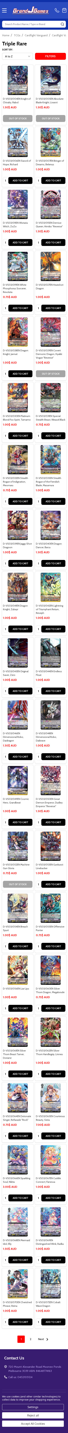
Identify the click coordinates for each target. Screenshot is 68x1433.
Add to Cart (20, 180)
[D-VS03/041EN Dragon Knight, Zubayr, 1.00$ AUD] (17, 587)
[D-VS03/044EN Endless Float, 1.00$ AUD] (50, 653)
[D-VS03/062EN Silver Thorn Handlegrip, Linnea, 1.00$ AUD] (50, 1032)
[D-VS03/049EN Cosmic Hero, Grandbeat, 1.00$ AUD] (17, 780)
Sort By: (7, 49)
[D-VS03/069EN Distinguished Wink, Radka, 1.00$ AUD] (50, 1221)
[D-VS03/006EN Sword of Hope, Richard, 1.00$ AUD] (17, 142)
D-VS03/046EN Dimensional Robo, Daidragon (13, 737)
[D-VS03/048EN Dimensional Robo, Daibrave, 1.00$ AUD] (50, 715)
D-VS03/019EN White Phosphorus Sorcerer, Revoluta (14, 288)
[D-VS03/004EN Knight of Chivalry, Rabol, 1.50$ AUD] (17, 80)
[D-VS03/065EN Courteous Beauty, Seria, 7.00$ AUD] (50, 1097)
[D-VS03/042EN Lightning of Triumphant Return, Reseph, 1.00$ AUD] (50, 587)
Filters (50, 56)
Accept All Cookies (33, 1424)
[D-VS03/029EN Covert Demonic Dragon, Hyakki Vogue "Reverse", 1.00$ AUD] (50, 332)
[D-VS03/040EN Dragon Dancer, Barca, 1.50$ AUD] (50, 525)
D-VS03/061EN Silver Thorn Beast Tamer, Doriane (14, 1054)
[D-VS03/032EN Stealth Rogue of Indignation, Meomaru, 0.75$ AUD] (17, 459)
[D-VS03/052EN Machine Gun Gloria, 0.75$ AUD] (17, 846)
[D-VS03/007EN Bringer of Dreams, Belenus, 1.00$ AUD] (50, 142)
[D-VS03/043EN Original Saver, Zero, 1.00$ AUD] (17, 653)
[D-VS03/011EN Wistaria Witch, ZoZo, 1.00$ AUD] (17, 204)
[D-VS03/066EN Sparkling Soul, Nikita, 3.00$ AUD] (17, 1159)
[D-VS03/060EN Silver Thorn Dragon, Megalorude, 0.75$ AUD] (50, 970)
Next (41, 1339)
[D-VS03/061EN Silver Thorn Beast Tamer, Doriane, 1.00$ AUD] (17, 1032)
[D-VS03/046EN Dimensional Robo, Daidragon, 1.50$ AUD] (17, 715)
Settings (33, 1407)
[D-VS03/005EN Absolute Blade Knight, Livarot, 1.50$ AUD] (50, 80)
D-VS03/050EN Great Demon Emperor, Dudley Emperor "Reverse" (49, 802)
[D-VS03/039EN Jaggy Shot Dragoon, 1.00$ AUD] (17, 525)
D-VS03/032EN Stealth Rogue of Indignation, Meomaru (15, 482)
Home (5, 35)
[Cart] (64, 10)
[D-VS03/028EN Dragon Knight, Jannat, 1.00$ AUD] (17, 332)
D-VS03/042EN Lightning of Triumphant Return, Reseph (49, 609)
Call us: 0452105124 (20, 1377)
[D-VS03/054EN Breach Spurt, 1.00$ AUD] (17, 908)
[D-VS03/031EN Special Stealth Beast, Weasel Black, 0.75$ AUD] (50, 397)
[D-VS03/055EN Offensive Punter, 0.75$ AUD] (50, 908)
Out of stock (18, 118)
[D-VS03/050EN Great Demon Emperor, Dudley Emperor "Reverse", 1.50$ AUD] (50, 780)
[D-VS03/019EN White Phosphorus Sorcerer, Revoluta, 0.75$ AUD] (17, 266)
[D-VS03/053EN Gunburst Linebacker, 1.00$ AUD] (50, 846)
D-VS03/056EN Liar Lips (16, 988)
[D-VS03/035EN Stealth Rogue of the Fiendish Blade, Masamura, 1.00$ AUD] (50, 459)
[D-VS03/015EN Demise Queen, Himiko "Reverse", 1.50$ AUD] (50, 204)
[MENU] (4, 10)
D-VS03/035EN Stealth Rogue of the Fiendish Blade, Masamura (48, 482)
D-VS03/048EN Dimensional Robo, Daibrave (46, 737)
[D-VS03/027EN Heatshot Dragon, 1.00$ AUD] (50, 266)
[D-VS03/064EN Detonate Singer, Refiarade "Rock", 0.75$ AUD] (17, 1097)
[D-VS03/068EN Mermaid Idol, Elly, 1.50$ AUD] (17, 1221)
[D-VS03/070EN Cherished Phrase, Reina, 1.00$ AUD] (17, 1283)
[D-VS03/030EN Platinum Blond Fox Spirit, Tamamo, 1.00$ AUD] (17, 397)
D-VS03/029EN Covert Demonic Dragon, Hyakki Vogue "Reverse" (49, 354)
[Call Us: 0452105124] (58, 10)
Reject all (33, 1415)
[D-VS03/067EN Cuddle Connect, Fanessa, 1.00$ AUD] (50, 1159)
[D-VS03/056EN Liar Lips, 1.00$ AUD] (17, 970)
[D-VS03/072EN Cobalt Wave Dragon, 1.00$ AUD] (50, 1283)
